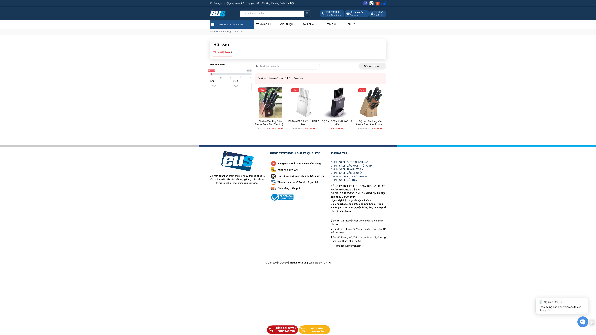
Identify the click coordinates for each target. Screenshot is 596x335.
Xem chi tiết (279, 127)
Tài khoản (379, 12)
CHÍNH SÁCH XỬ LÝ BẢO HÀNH (349, 176)
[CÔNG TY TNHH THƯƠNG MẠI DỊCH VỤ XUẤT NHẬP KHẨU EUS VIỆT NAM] (222, 13)
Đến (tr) (236, 81)
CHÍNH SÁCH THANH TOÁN (347, 169)
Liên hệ (350, 24)
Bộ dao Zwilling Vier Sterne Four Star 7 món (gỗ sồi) (370, 123)
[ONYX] (327, 262)
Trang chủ (263, 24)
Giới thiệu (286, 24)
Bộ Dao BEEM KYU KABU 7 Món (303, 123)
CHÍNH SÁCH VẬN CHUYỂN (347, 173)
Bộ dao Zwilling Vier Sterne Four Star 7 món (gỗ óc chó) (270, 123)
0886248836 (333, 12)
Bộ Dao (239, 31)
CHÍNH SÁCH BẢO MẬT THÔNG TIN (351, 166)
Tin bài (331, 24)
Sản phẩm (310, 24)
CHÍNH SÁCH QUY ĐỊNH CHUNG (349, 162)
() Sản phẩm (357, 13)
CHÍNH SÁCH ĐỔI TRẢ (344, 180)
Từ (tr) (213, 81)
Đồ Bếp (227, 31)
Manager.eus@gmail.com (347, 246)
